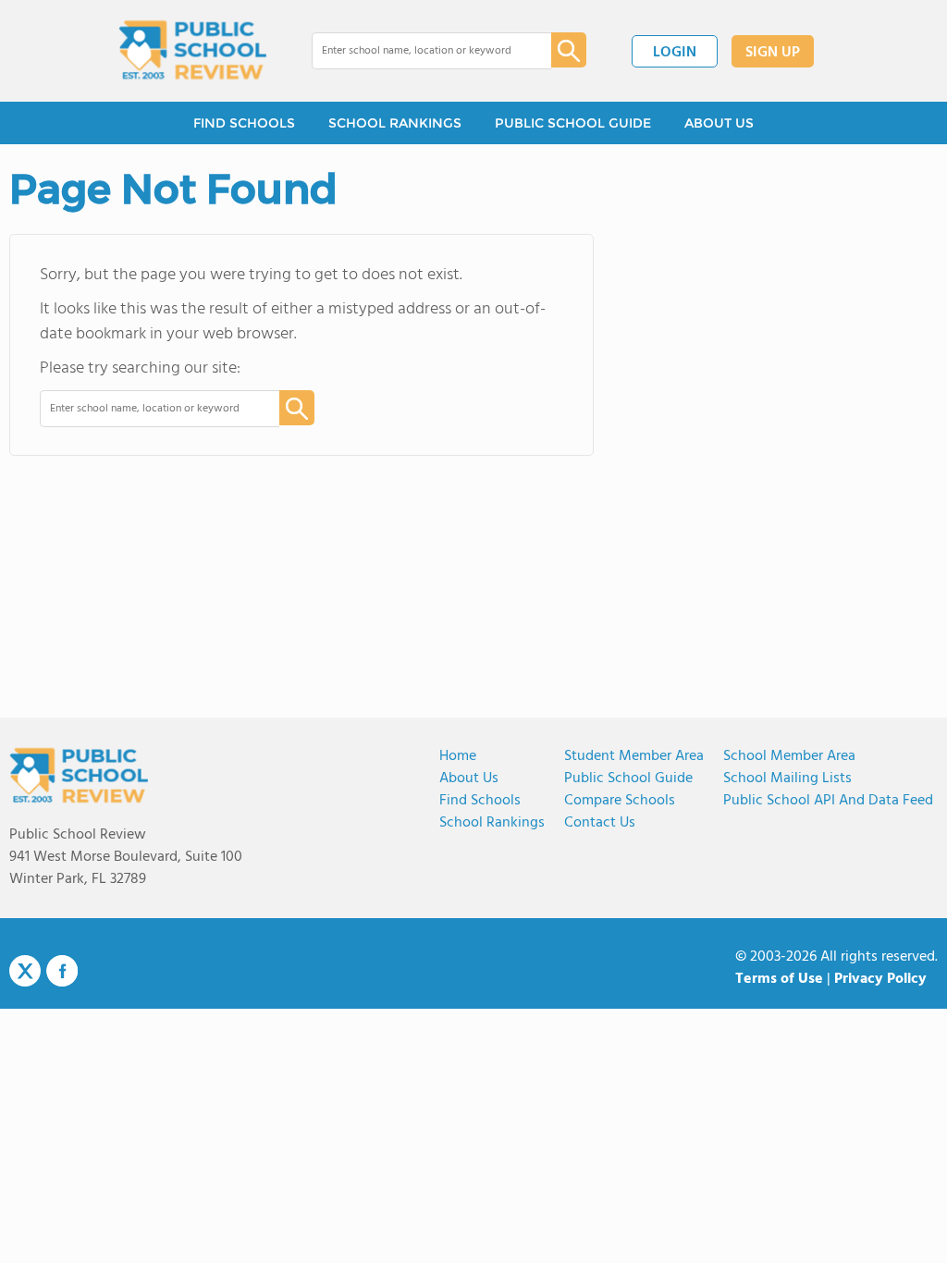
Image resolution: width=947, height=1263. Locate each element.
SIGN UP (772, 53)
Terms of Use (779, 979)
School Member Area (789, 756)
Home (457, 756)
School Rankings (492, 823)
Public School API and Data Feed (828, 801)
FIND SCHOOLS (244, 123)
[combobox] (418, 50)
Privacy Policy (880, 979)
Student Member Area (634, 756)
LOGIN (674, 53)
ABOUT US (719, 123)
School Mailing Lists (787, 778)
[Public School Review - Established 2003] (192, 51)
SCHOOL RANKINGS (394, 123)
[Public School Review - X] (25, 971)
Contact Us (599, 823)
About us (468, 778)
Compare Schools (619, 801)
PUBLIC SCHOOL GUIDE (573, 123)
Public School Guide (628, 778)
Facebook (62, 970)
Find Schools (480, 801)
